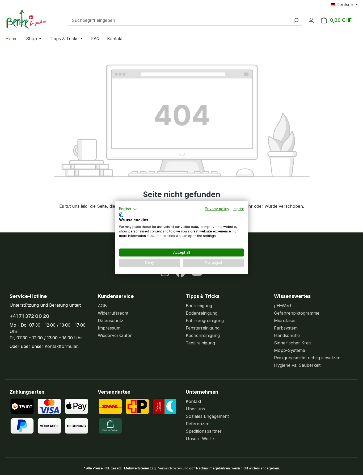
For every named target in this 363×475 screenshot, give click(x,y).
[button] (128, 209)
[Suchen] (296, 20)
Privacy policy (217, 209)
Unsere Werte (200, 438)
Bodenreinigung (201, 313)
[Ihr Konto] (311, 20)
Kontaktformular (61, 346)
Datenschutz (110, 320)
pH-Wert (282, 305)
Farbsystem (286, 328)
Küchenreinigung (203, 335)
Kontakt (193, 401)
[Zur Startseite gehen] (31, 19)
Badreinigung (199, 305)
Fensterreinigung (203, 328)
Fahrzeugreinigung (205, 320)
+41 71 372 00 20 (29, 316)
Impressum (109, 328)
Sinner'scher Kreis (292, 342)
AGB (102, 305)
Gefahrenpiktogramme (296, 313)
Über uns (195, 408)
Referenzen (197, 423)
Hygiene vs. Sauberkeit (297, 365)
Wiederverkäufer (115, 335)
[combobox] (179, 20)
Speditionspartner (204, 431)
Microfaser (285, 320)
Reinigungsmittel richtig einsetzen (307, 357)
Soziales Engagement (207, 416)
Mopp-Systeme (289, 350)
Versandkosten (170, 468)
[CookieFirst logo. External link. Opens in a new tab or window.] (121, 214)
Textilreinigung (200, 342)
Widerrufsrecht (113, 313)
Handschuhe (287, 335)
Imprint (238, 209)
